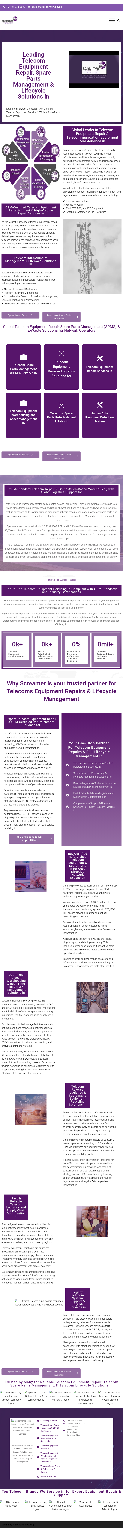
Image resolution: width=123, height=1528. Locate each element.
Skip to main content (11, 1)
